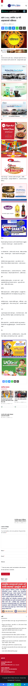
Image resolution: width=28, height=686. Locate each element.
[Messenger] (13, 28)
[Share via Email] (20, 28)
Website (3, 561)
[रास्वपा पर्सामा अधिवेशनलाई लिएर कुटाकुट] (21, 394)
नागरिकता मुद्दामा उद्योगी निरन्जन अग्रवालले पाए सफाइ (12, 644)
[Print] (24, 28)
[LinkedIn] (9, 28)
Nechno (18, 680)
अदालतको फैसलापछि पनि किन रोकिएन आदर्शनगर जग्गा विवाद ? (14, 634)
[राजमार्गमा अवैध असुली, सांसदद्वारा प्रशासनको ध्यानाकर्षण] (7, 409)
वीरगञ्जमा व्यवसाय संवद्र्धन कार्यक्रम (10, 1)
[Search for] (26, 6)
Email (2, 556)
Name (2, 550)
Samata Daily (23, 677)
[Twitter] (6, 28)
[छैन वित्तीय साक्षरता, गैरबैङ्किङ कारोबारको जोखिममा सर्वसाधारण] (21, 462)
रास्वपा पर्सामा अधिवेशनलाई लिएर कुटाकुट (9, 651)
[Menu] (2, 6)
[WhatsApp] (17, 28)
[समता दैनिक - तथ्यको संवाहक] (14, 5)
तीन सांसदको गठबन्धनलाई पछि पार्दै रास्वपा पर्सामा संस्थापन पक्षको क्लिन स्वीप (7, 400)
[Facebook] (2, 28)
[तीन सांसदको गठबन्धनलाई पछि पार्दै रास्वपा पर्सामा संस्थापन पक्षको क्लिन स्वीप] (7, 394)
